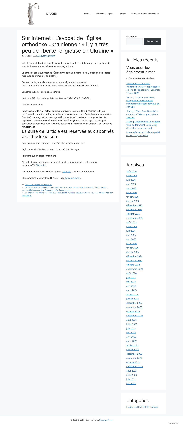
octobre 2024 (133, 264)
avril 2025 (131, 239)
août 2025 (131, 222)
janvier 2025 (132, 252)
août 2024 (131, 273)
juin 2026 (131, 180)
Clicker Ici (41, 165)
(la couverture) (72, 178)
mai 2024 (131, 281)
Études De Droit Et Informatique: (38, 185)
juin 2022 (131, 379)
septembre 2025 (134, 218)
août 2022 (131, 371)
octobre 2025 (133, 214)
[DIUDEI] (33, 13)
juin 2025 (131, 231)
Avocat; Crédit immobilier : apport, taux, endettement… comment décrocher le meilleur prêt (143, 124)
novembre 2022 (134, 358)
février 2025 (132, 248)
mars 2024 (131, 290)
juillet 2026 (131, 175)
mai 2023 (131, 332)
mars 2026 (131, 192)
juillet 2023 (131, 324)
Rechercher (132, 36)
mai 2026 (131, 184)
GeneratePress (106, 420)
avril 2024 (131, 286)
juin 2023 (131, 328)
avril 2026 (131, 188)
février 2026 (132, 197)
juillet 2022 (131, 375)
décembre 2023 (134, 303)
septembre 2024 (134, 269)
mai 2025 (131, 235)
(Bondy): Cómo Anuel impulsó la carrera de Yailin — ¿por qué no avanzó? (142, 114)
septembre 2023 (134, 315)
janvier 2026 (132, 201)
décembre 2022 (134, 354)
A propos (122, 13)
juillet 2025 (131, 226)
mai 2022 (131, 383)
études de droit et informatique (145, 13)
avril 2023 (131, 337)
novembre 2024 (134, 260)
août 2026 (131, 171)
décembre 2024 (134, 256)
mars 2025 (131, 243)
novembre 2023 (134, 307)
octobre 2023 (133, 311)
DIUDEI (51, 14)
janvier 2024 (132, 298)
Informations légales (104, 13)
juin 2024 (131, 277)
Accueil (87, 13)
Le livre (67, 171)
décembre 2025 (134, 205)
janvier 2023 (132, 349)
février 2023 (132, 345)
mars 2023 (131, 341)
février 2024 (132, 294)
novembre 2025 (134, 209)
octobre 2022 (133, 362)
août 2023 (131, 320)
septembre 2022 (134, 366)
